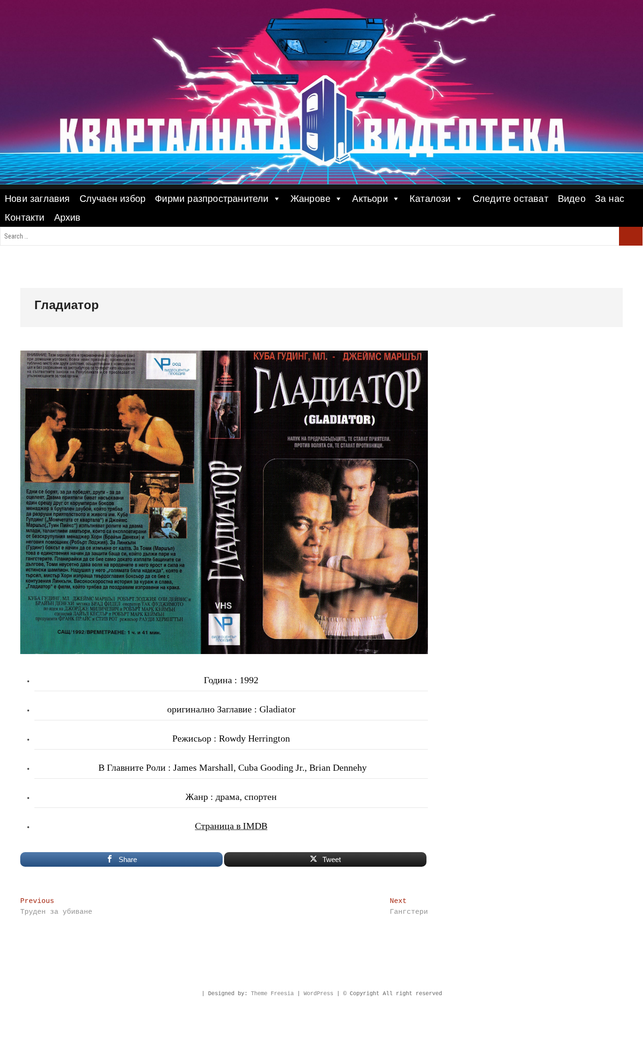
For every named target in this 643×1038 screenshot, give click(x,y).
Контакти (25, 217)
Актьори (369, 198)
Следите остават (510, 198)
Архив (67, 217)
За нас (609, 198)
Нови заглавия (37, 198)
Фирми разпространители (211, 198)
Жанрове (310, 198)
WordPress (318, 993)
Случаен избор (113, 198)
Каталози (430, 198)
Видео (572, 198)
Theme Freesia (272, 993)
